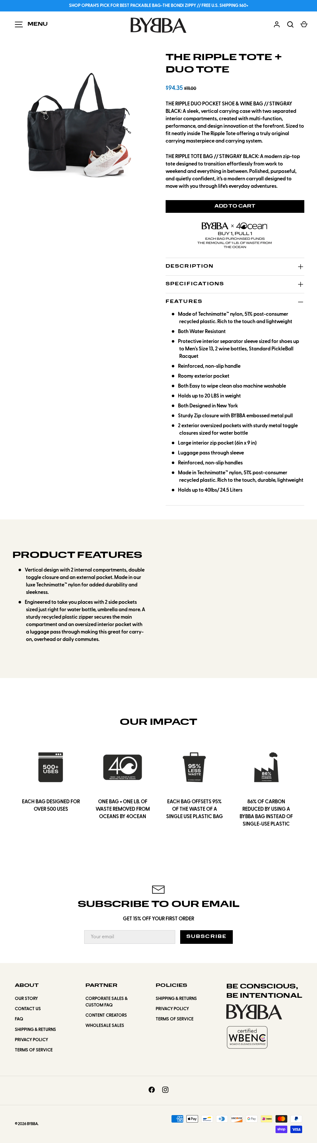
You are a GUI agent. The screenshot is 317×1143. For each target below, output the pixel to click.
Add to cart (235, 206)
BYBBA (32, 1124)
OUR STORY (26, 998)
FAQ (19, 1019)
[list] (81, 120)
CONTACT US (28, 1009)
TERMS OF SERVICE (34, 1050)
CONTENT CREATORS (106, 1015)
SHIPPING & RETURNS (35, 1029)
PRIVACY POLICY (31, 1040)
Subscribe (206, 937)
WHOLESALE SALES (104, 1025)
